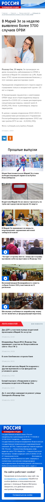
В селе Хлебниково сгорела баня (17, 356)
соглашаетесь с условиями (16, 479)
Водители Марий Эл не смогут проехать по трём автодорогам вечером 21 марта (22, 203)
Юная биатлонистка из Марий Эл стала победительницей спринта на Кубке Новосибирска (20, 176)
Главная (5, 13)
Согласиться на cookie (22, 495)
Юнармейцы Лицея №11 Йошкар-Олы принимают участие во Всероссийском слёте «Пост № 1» (20, 344)
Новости (13, 13)
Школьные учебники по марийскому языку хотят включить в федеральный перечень (21, 313)
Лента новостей (24, 13)
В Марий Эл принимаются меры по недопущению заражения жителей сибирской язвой (18, 230)
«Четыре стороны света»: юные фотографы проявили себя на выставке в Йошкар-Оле (22, 258)
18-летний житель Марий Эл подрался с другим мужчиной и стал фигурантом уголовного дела (20, 369)
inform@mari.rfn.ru (25, 456)
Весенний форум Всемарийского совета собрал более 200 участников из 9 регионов (20, 285)
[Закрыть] (40, 469)
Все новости (37, 324)
